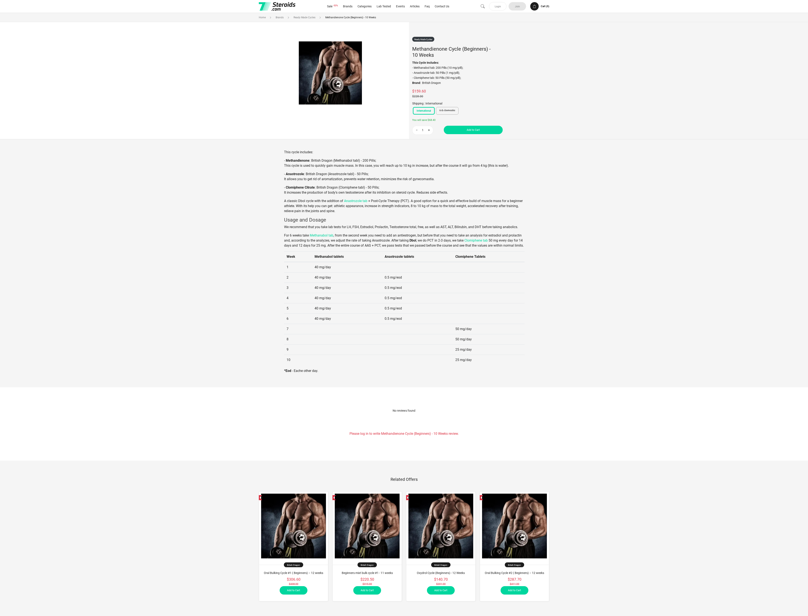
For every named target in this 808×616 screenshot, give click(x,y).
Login (498, 6)
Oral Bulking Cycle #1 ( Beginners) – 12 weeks (293, 573)
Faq (427, 6)
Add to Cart (473, 129)
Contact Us (442, 6)
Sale (332, 6)
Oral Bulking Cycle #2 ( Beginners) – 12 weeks (514, 573)
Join (517, 6)
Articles (415, 6)
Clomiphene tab (476, 240)
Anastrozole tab (355, 201)
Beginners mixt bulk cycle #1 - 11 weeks (367, 573)
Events (400, 6)
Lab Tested (384, 6)
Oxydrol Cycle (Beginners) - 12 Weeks (441, 573)
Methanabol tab (321, 235)
